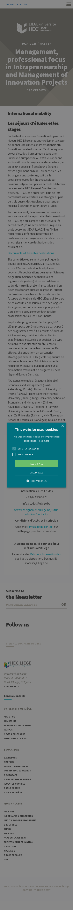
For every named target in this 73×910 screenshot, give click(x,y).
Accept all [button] (36, 463)
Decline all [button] (36, 472)
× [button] (62, 425)
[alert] (36, 455)
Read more (43, 440)
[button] (36, 455)
